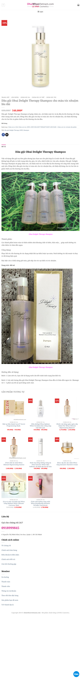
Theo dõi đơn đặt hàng (9, 595)
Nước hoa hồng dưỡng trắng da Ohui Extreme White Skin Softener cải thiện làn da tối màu (40, 464)
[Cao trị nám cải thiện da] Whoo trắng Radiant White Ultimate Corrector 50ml (14, 503)
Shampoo (26, 130)
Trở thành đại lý (7, 605)
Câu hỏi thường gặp (8, 564)
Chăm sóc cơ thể (38, 97)
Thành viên (5, 586)
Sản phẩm (15, 97)
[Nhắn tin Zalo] (76, 674)
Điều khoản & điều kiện (10, 555)
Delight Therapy (14, 130)
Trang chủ (5, 97)
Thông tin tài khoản (8, 591)
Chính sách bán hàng (9, 550)
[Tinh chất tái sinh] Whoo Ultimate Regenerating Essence (13, 464)
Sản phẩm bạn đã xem (9, 600)
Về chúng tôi (6, 545)
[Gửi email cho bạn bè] (6, 134)
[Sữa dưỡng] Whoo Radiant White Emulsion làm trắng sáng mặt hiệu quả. (40, 426)
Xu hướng (5, 577)
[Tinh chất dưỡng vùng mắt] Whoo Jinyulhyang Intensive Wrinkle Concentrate (40, 503)
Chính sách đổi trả (8, 559)
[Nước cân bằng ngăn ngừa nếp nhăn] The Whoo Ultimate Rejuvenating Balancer (67, 426)
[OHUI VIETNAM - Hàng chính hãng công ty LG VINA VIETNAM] (40, 5)
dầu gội (6, 130)
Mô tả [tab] (3, 146)
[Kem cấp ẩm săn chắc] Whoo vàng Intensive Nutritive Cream (67, 464)
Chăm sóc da (25, 97)
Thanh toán (5, 582)
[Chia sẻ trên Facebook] (3, 134)
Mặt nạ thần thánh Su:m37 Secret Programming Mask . (13, 425)
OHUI (28, 127)
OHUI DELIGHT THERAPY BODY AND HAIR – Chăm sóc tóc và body (50, 127)
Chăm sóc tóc (51, 97)
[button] (3, 5)
